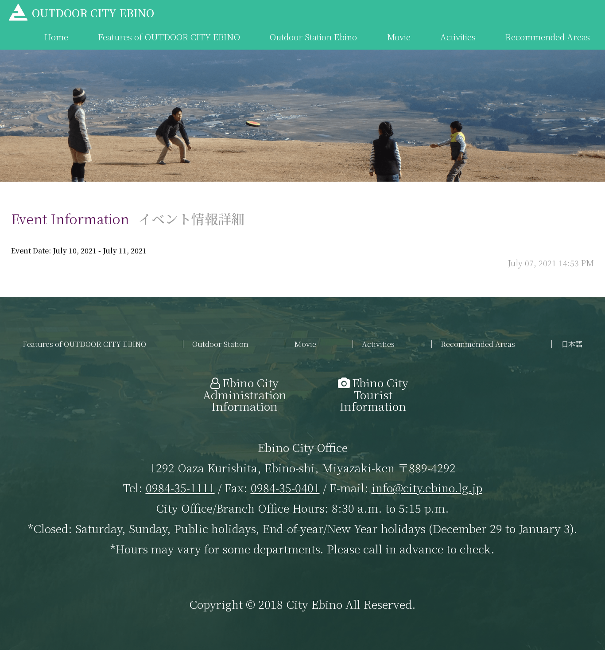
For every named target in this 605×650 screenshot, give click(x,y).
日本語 (571, 344)
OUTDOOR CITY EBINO (93, 12)
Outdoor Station (220, 344)
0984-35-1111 (180, 487)
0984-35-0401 (285, 487)
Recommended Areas (547, 36)
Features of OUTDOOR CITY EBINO (169, 36)
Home (56, 36)
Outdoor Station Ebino (313, 36)
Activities (458, 36)
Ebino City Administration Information (245, 394)
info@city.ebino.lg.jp (427, 487)
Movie (399, 36)
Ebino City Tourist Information (374, 394)
